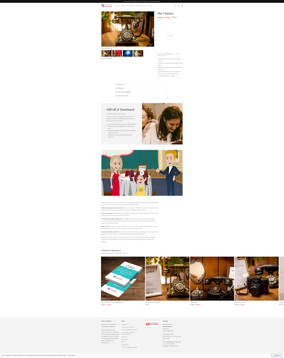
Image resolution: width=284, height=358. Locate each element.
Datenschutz (125, 339)
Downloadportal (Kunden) (128, 327)
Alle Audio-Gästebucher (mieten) (129, 329)
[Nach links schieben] (138, 309)
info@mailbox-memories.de (173, 342)
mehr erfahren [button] (72, 355)
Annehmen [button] (277, 355)
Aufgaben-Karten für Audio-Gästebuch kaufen (112, 302)
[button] (175, 5)
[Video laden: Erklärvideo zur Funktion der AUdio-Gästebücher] (142, 173)
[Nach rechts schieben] (145, 309)
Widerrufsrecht (125, 344)
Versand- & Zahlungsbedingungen (129, 347)
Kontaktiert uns (168, 53)
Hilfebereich (124, 324)
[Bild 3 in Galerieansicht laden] (128, 53)
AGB (123, 342)
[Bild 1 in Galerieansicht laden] (107, 53)
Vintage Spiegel (194, 302)
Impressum (124, 336)
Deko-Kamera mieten (240, 302)
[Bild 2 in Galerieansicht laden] (117, 53)
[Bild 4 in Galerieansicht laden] (138, 53)
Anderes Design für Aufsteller (153, 302)
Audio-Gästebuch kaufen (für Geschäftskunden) (128, 333)
